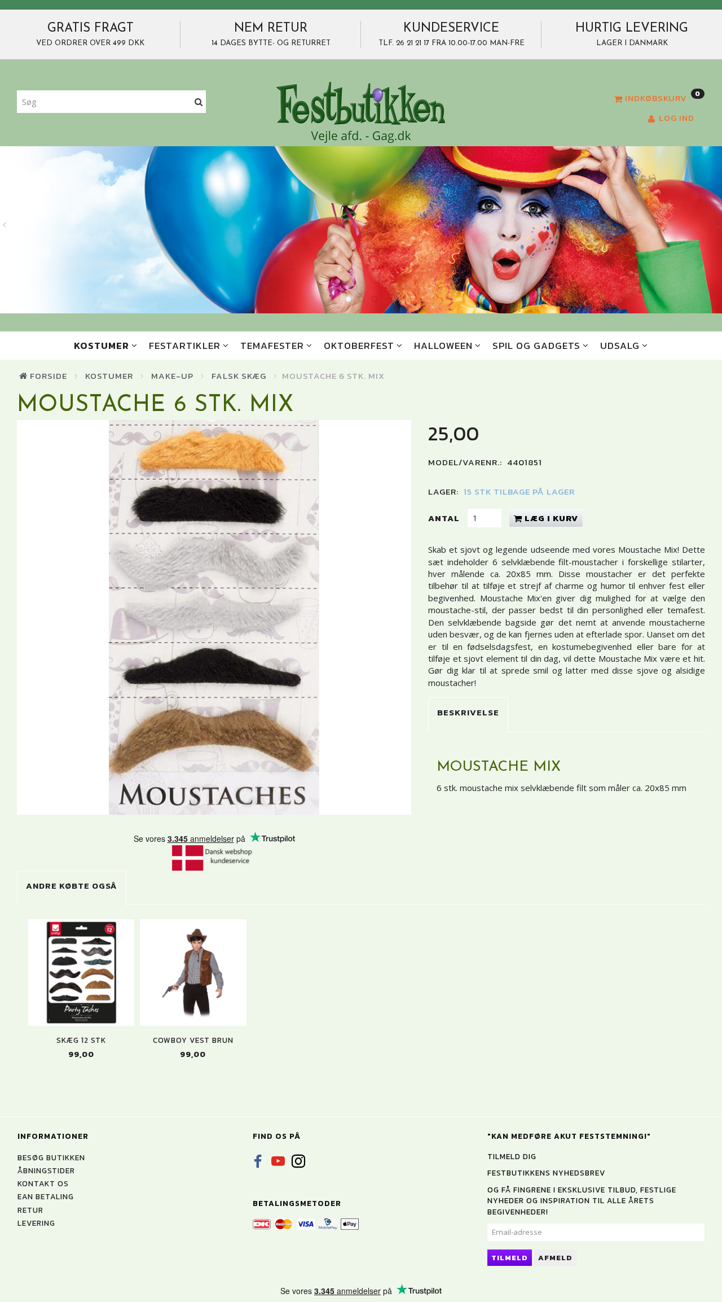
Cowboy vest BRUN (193, 1040)
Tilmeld (509, 1257)
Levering (36, 1223)
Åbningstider (46, 1170)
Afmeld (555, 1257)
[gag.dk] (360, 112)
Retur (30, 1210)
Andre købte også (71, 885)
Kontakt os (43, 1183)
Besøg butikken (51, 1157)
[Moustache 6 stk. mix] (214, 617)
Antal (445, 518)
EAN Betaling (45, 1196)
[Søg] (199, 102)
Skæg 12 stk (81, 1040)
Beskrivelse (468, 712)
